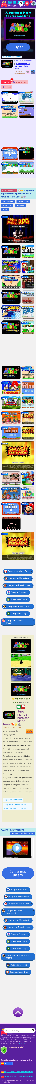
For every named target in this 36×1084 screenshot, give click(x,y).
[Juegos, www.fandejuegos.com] (14, 3)
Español (8, 1064)
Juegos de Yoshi (19, 599)
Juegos (6, 82)
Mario (5, 210)
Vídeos (7, 87)
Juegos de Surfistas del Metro (17, 956)
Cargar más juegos (18, 873)
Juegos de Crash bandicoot (14, 912)
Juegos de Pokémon (19, 896)
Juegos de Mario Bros (18, 571)
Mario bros (7, 205)
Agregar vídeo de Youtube (22, 833)
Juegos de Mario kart (18, 578)
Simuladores (8, 201)
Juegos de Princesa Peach (15, 621)
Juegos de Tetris (19, 965)
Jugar (18, 47)
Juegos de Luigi (18, 613)
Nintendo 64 (23, 201)
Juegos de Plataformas (19, 585)
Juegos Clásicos (18, 592)
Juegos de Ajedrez (19, 972)
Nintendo (20, 205)
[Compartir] (33, 72)
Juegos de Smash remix (19, 606)
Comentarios (20, 82)
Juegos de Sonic (19, 889)
